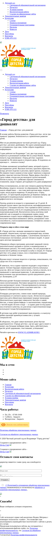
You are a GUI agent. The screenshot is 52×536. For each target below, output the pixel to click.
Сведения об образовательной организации (23, 393)
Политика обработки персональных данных (18, 430)
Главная (3, 130)
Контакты (9, 404)
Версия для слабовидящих (17, 424)
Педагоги (9, 391)
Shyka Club (4, 445)
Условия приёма (11, 398)
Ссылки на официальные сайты (18, 396)
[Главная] (18, 360)
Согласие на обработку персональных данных (19, 434)
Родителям (9, 387)
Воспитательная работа (14, 389)
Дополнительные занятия (15, 400)
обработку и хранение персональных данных (22, 488)
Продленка (9, 402)
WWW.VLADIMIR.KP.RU (29, 332)
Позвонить (4, 114)
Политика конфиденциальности (24, 535)
